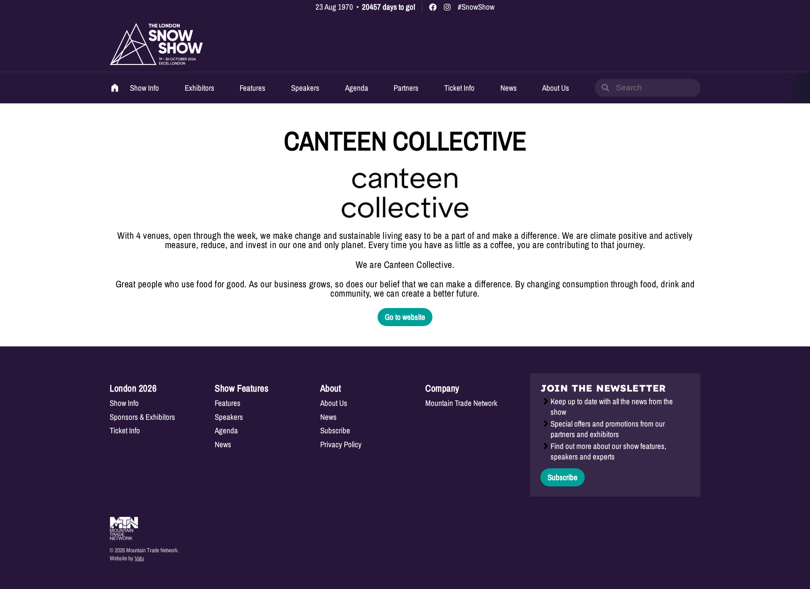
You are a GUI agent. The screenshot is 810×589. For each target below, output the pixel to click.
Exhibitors (199, 87)
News (508, 87)
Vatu (139, 558)
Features (252, 87)
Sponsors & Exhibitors (142, 417)
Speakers (305, 87)
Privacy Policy (341, 444)
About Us (555, 87)
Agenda (356, 87)
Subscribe (335, 430)
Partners (406, 87)
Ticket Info (459, 87)
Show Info (144, 87)
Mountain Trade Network (461, 403)
